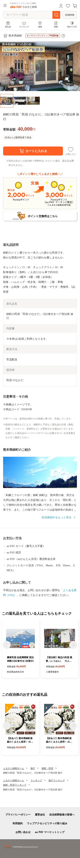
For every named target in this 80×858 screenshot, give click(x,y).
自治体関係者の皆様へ (62, 814)
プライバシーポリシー (18, 814)
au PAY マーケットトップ (49, 832)
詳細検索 (69, 14)
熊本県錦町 (15, 35)
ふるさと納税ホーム (13, 768)
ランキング (24, 27)
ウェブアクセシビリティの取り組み (47, 823)
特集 (56, 27)
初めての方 (72, 27)
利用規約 (18, 823)
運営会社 (40, 814)
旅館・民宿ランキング (14, 785)
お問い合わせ (23, 832)
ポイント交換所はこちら (43, 216)
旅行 (32, 768)
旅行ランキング (57, 780)
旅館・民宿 (47, 768)
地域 (40, 27)
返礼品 (8, 27)
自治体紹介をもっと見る (56, 517)
